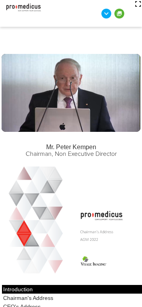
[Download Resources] (106, 13)
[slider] (35, 126)
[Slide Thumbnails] (119, 13)
